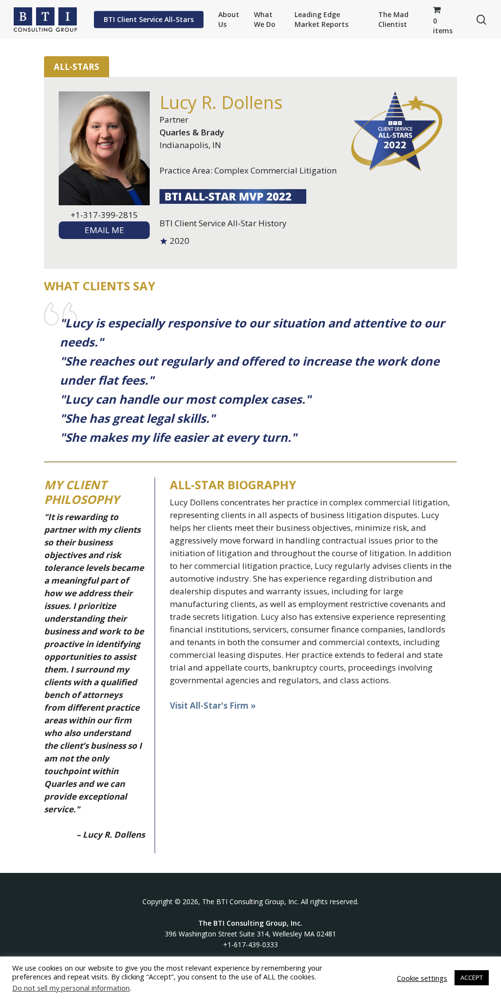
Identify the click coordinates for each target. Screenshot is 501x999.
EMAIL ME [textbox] (104, 230)
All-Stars (76, 66)
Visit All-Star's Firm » (213, 705)
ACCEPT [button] (471, 977)
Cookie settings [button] (422, 978)
